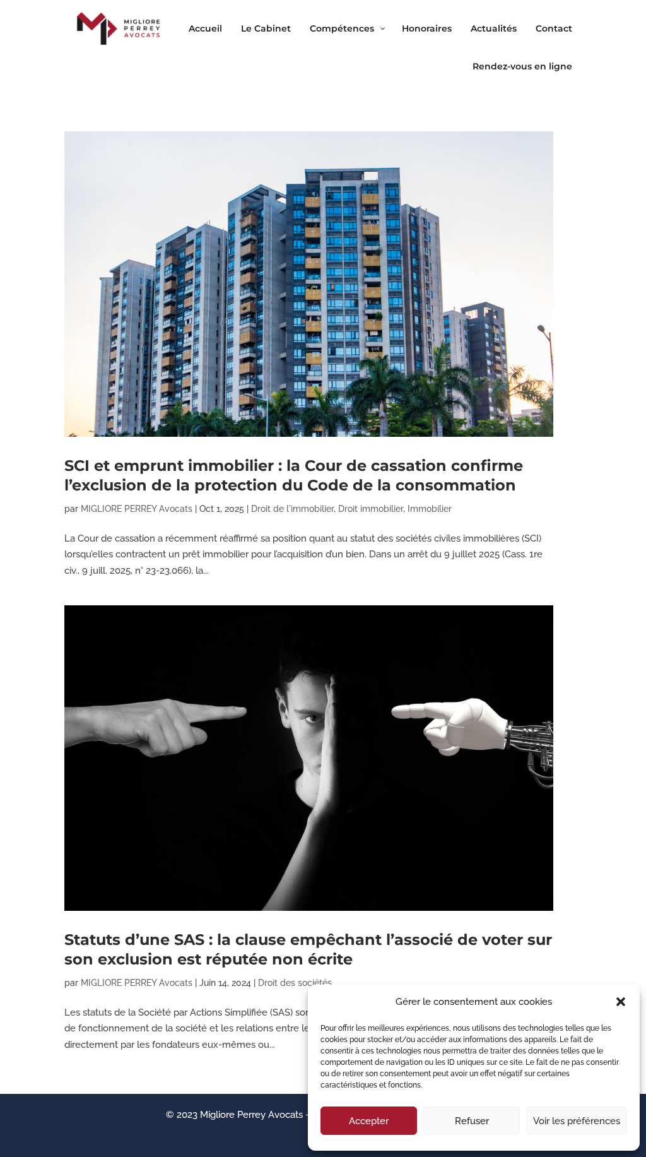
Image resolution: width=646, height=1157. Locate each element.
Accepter (369, 1121)
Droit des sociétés (295, 983)
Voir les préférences (576, 1121)
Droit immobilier (370, 509)
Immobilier (430, 509)
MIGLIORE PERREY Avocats (136, 509)
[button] (620, 1001)
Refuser (472, 1121)
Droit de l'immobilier (292, 509)
